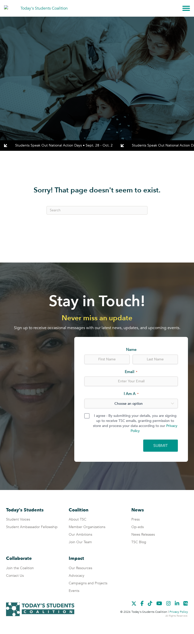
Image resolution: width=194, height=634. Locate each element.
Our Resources (80, 568)
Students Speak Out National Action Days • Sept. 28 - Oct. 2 (64, 145)
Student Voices (18, 519)
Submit (160, 445)
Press (135, 519)
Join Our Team (80, 542)
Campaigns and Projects (88, 583)
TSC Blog (138, 542)
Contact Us (15, 575)
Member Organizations (87, 527)
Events (74, 590)
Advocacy (76, 575)
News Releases (143, 534)
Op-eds (137, 527)
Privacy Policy (178, 612)
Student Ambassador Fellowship (32, 527)
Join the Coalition (20, 568)
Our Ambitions (80, 534)
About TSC (77, 519)
